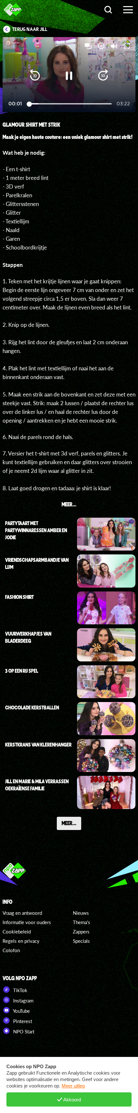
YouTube (21, 1011)
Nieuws (81, 913)
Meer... (69, 822)
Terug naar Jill (29, 29)
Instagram (22, 1000)
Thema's (81, 922)
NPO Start (23, 1031)
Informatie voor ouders (27, 922)
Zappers (81, 931)
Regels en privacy (21, 941)
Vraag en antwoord (22, 913)
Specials (81, 941)
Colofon (11, 950)
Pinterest (22, 1021)
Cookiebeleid (17, 931)
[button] (35, 75)
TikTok (19, 990)
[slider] (70, 104)
